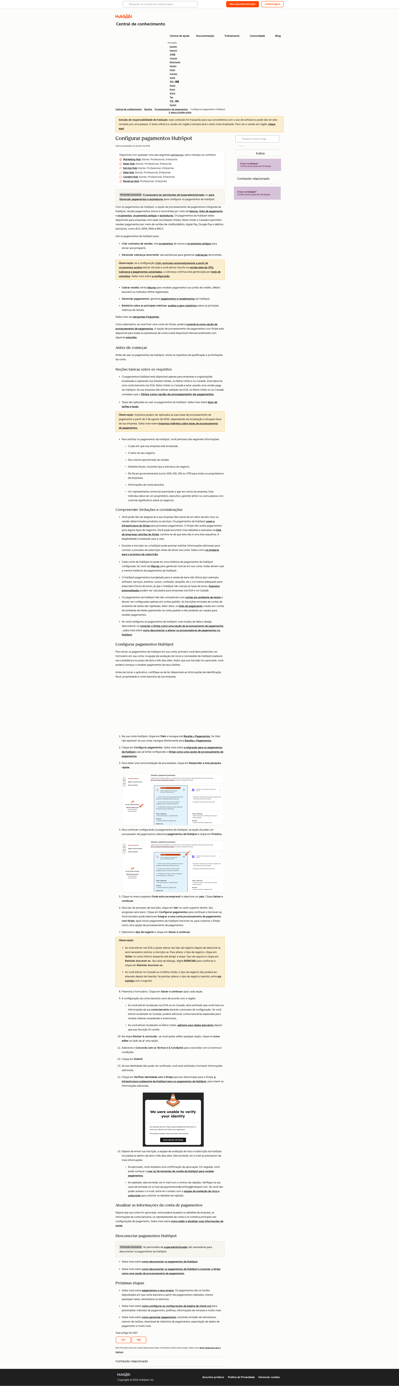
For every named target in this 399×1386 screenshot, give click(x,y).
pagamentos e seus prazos (158, 1290)
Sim (123, 1339)
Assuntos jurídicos (213, 1377)
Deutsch (173, 51)
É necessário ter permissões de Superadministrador (174, 194)
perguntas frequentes (146, 316)
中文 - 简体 (174, 101)
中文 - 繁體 (174, 82)
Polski (172, 70)
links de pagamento (211, 211)
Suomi (172, 78)
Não (139, 1339)
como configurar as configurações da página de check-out (176, 1306)
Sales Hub (129, 163)
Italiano (173, 66)
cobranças (201, 254)
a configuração (161, 276)
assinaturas (177, 154)
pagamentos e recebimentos (178, 298)
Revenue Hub (131, 181)
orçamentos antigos (145, 215)
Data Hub (128, 172)
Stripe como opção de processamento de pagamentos (177, 394)
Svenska (173, 74)
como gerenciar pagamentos (159, 1317)
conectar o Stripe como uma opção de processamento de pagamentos (182, 626)
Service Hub (130, 168)
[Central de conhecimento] (123, 17)
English (173, 105)
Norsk (172, 89)
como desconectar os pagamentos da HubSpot (169, 1261)
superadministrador (176, 1247)
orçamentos (125, 215)
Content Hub (130, 176)
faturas (193, 211)
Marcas (155, 566)
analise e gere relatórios (182, 305)
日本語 (172, 54)
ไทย (171, 97)
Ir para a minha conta (180, 112)
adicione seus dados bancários (195, 1025)
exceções (131, 337)
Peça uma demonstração (242, 4)
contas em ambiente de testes (203, 597)
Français (173, 58)
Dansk (172, 86)
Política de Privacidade (241, 1377)
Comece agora (272, 4)
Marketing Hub (132, 159)
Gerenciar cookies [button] (269, 1377)
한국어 (172, 93)
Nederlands (175, 62)
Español (173, 47)
